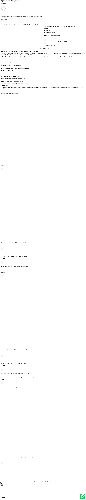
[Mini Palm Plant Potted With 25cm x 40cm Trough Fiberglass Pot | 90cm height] (15, 373)
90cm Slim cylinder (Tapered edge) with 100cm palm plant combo (15, 256)
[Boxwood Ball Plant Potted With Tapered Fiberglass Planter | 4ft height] (14, 266)
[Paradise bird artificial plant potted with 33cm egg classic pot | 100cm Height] (43, 420)
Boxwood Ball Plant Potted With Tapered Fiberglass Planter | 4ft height (16, 270)
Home (2, 24)
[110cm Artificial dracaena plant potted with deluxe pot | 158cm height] (43, 126)
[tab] (39, 49)
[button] (2, 169)
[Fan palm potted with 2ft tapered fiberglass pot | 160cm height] (43, 313)
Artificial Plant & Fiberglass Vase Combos (10, 24)
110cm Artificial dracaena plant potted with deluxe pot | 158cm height (15, 163)
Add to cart (60, 41)
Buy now (65, 41)
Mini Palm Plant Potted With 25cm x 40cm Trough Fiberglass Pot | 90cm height (18, 377)
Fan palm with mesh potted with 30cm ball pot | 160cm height (14, 363)
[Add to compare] (2, 161)
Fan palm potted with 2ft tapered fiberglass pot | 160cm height (14, 349)
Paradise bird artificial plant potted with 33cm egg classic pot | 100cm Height (17, 456)
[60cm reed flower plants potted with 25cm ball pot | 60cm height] (43, 206)
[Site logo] (3, 3)
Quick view (2, 171)
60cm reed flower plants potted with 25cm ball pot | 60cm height (14, 242)
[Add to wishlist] (2, 167)
